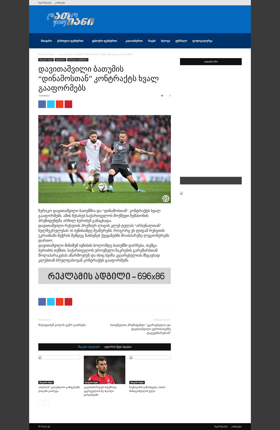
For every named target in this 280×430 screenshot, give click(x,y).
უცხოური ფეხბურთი (104, 40)
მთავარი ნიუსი (46, 54)
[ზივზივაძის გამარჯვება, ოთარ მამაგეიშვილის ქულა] (150, 370)
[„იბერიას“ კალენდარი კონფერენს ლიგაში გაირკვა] (59, 370)
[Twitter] (220, 2)
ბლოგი (165, 40)
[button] (237, 41)
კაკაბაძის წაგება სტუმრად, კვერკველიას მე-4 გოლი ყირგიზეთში (100, 391)
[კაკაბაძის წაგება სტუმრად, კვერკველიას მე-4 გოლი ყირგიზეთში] (104, 370)
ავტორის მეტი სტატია (117, 347)
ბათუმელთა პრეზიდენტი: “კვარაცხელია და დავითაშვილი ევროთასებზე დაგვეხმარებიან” (140, 329)
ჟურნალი (181, 40)
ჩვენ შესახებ (44, 2)
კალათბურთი (134, 40)
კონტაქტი (60, 2)
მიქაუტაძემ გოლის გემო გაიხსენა (62, 325)
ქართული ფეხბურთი (70, 40)
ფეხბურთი (60, 59)
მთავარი (46, 40)
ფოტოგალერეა (202, 40)
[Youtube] (239, 2)
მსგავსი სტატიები (89, 347)
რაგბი (152, 40)
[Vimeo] (226, 2)
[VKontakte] (232, 2)
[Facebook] (214, 2)
